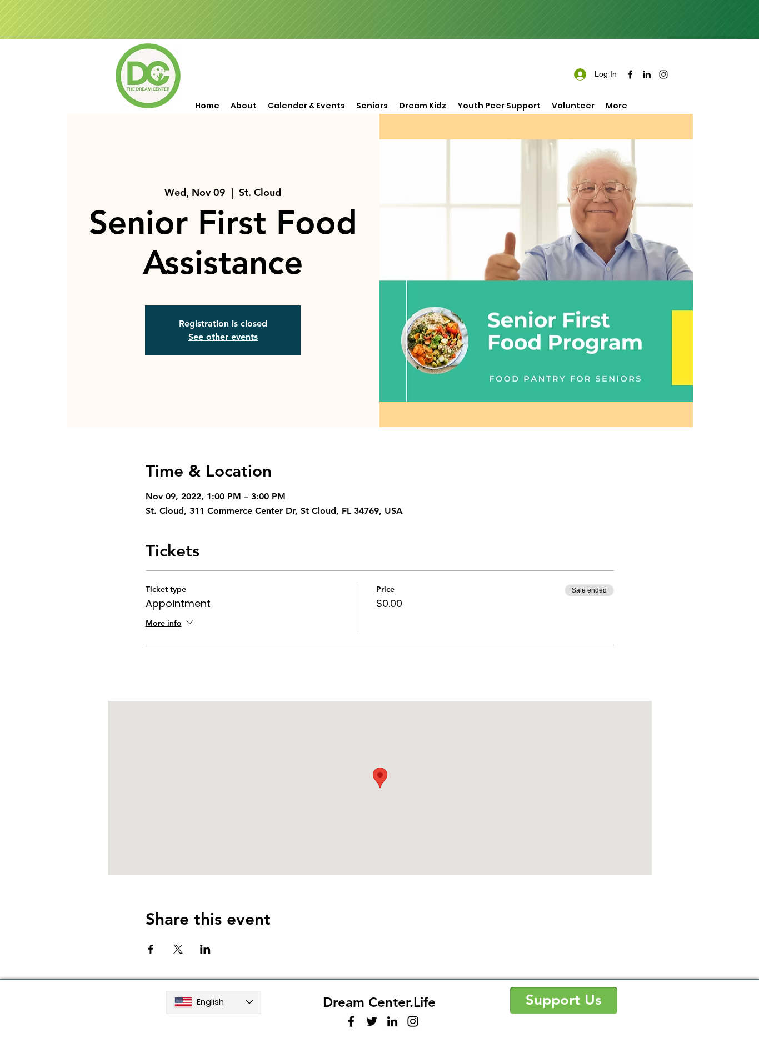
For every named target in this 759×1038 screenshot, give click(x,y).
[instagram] (663, 74)
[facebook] (630, 74)
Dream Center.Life (379, 1002)
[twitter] (371, 1021)
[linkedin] (646, 74)
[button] (563, 1000)
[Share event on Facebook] (151, 949)
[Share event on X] (178, 949)
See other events (223, 337)
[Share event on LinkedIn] (205, 949)
